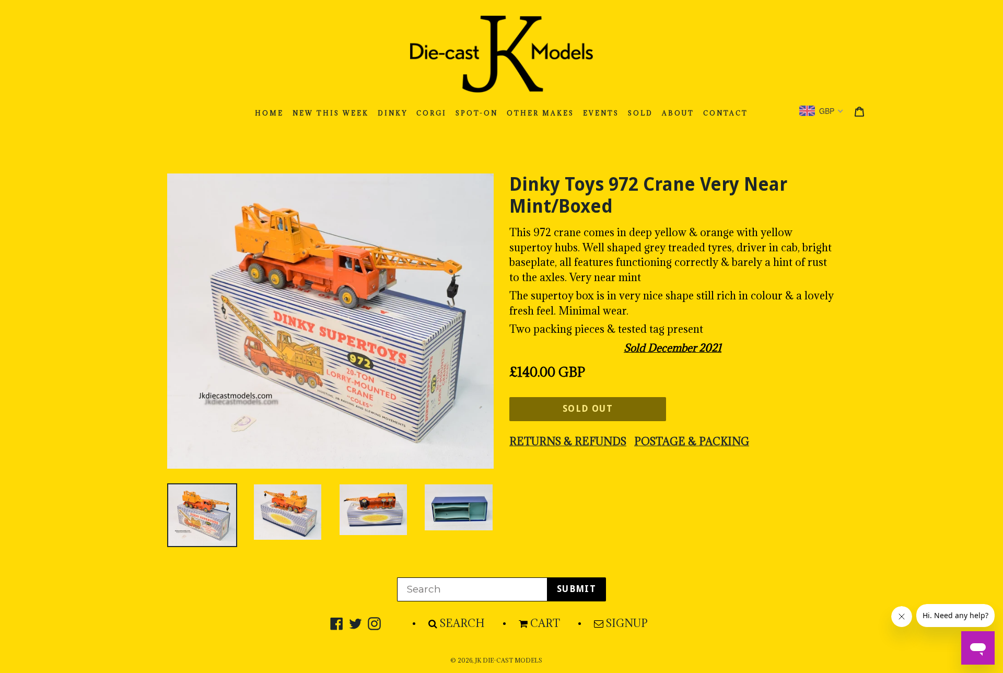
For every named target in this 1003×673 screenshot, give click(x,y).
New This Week (331, 113)
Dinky (392, 113)
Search (462, 623)
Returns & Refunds (567, 441)
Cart (545, 623)
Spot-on (477, 113)
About (678, 113)
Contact (725, 113)
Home (269, 113)
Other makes (540, 113)
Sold (640, 113)
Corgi (431, 113)
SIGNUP (627, 623)
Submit (576, 589)
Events (601, 113)
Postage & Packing (691, 441)
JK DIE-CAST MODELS (508, 660)
